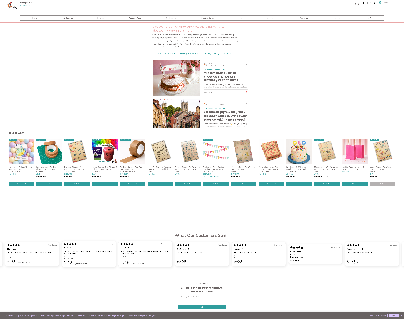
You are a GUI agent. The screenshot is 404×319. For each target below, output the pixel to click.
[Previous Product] (5, 151)
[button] (357, 3)
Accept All (394, 316)
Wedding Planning (211, 53)
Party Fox (157, 53)
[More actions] (247, 64)
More (226, 53)
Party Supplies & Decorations (214, 69)
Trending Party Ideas (188, 53)
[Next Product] (398, 151)
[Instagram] (374, 3)
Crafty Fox (170, 53)
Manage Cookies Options (377, 316)
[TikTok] (364, 3)
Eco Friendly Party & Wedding (214, 108)
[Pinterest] (367, 3)
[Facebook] (371, 3)
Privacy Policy (152, 316)
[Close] (401, 315)
